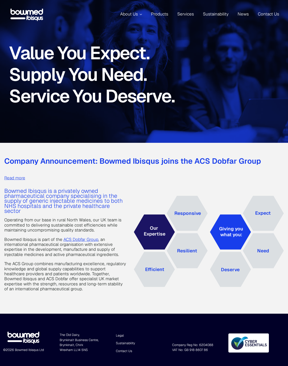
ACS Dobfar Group (80, 239)
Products (159, 14)
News (243, 14)
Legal (120, 335)
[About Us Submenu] (142, 14)
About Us (129, 14)
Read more (14, 178)
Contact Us (268, 14)
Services (185, 14)
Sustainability (216, 14)
